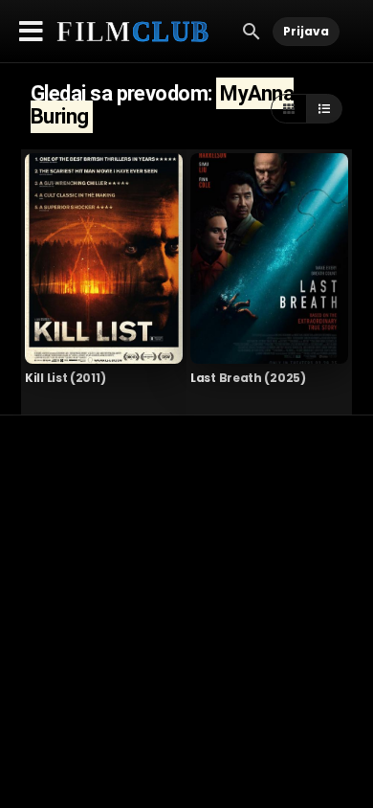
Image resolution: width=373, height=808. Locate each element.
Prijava (306, 31)
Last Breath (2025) (248, 378)
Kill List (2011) (65, 378)
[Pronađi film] (251, 30)
